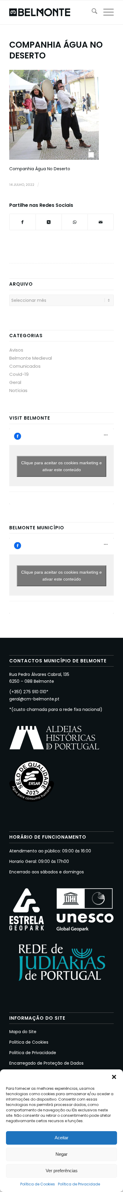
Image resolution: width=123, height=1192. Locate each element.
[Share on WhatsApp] (74, 222)
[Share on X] (48, 222)
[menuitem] (91, 12)
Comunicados (25, 366)
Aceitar (61, 1137)
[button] (114, 1077)
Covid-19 (19, 374)
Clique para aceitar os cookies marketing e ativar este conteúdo (61, 466)
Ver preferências (62, 1170)
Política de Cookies (37, 1184)
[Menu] (105, 12)
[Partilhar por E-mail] (100, 222)
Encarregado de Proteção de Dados (46, 1063)
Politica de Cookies (28, 1042)
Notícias (18, 390)
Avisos (16, 350)
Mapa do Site (22, 1032)
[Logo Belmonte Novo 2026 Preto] (51, 12)
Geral (15, 382)
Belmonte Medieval (30, 358)
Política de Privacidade (79, 1184)
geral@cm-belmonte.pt (34, 699)
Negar (61, 1154)
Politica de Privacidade (32, 1053)
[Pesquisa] (91, 12)
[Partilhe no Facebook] (23, 222)
